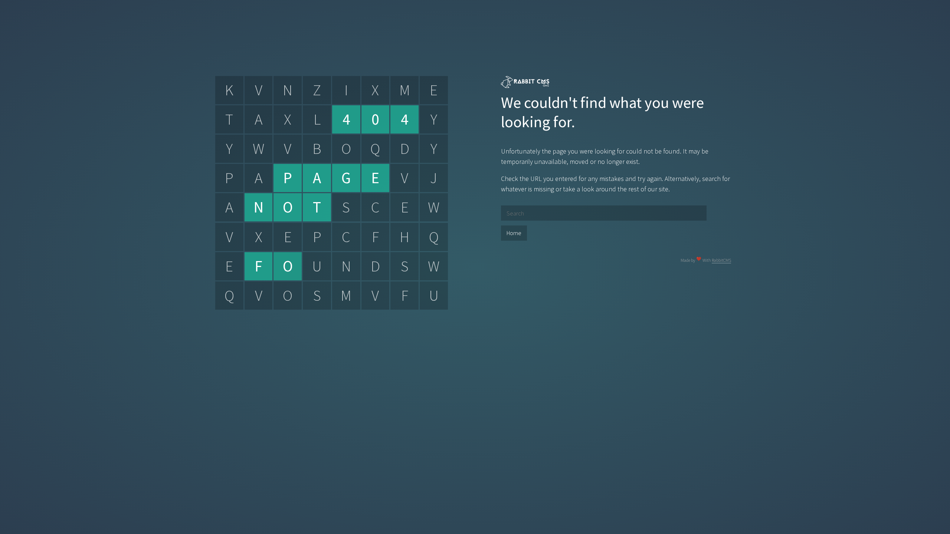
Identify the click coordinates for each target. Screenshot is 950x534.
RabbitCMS (721, 260)
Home (514, 233)
